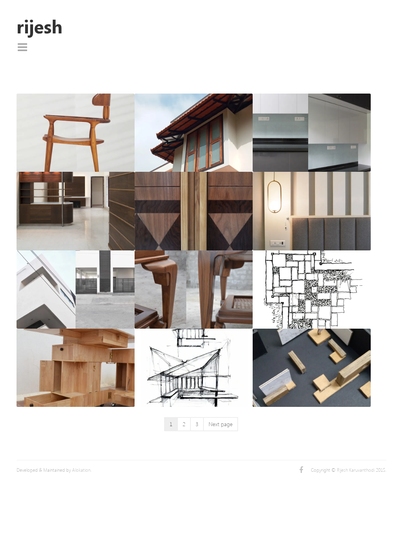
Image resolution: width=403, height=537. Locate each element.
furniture (114, 84)
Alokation (81, 470)
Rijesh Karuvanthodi (356, 470)
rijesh (40, 26)
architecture (61, 84)
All (20, 84)
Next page (221, 424)
